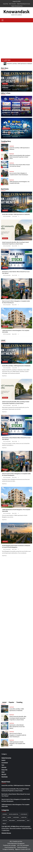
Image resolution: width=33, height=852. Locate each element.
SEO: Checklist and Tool (16, 841)
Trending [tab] (19, 702)
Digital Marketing (6, 108)
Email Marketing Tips (10, 847)
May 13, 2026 (14, 246)
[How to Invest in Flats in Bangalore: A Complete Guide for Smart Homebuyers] (4, 173)
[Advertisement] (16, 39)
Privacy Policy (5, 828)
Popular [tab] (11, 702)
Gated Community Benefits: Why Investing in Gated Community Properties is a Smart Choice (19, 157)
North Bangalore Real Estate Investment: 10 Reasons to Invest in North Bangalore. (16, 546)
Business (5, 814)
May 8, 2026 (14, 304)
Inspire (9, 817)
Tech (28, 820)
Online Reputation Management (15, 843)
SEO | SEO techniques (23, 845)
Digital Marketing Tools (16, 6)
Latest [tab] (4, 702)
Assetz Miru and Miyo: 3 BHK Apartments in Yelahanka (15, 87)
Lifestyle (5, 820)
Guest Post (5, 3)
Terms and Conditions (15, 828)
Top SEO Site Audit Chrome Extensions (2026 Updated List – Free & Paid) (15, 112)
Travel (4, 823)
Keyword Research (22, 847)
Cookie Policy (5, 830)
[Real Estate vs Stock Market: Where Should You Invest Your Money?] (4, 164)
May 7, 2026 (14, 549)
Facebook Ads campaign (9, 845)
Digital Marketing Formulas (23, 3)
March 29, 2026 (15, 114)
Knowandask (16, 11)
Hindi (4, 817)
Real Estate (5, 83)
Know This (23, 817)
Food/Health (23, 814)
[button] (2, 20)
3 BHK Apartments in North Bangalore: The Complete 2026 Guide (19, 182)
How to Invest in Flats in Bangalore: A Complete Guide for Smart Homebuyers (18, 174)
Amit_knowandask (7, 89)
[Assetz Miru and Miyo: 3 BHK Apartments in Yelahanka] (16, 81)
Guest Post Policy (26, 828)
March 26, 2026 (15, 136)
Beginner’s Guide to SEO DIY (22, 849)
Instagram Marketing (8, 849)
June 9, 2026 (14, 89)
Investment (16, 817)
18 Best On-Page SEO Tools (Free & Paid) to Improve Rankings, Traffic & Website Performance (15, 132)
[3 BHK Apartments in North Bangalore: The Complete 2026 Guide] (4, 181)
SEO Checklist (12, 3)
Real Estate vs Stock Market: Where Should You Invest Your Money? (19, 165)
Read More (4, 375)
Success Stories (21, 820)
